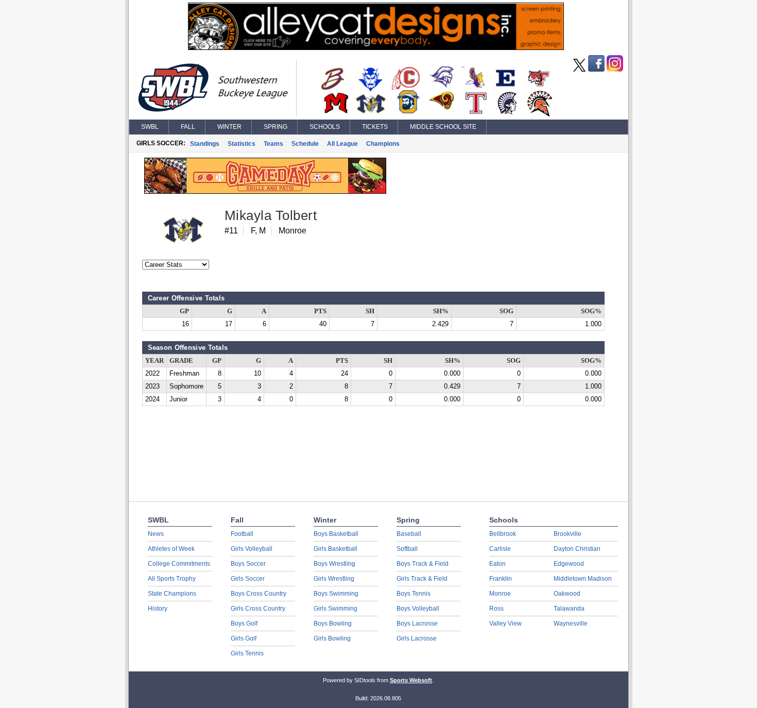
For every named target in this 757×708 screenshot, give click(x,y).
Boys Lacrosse (417, 623)
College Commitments (179, 563)
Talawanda (569, 608)
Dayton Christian (577, 548)
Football (242, 533)
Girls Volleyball (251, 548)
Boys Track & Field (423, 563)
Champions (383, 143)
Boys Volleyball (418, 608)
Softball (407, 548)
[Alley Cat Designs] (376, 47)
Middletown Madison (583, 578)
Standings (204, 143)
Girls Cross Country (258, 608)
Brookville (567, 533)
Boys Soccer (248, 563)
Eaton (497, 563)
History (157, 608)
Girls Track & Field (422, 578)
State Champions (172, 593)
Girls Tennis (247, 653)
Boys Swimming (336, 593)
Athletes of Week (171, 548)
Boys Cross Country (258, 593)
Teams (273, 143)
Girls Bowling (332, 638)
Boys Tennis (414, 593)
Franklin (500, 578)
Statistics (241, 143)
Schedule (305, 143)
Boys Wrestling (334, 563)
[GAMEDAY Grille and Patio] (265, 191)
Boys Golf (244, 623)
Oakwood (567, 593)
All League (342, 143)
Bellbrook (502, 533)
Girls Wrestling (334, 578)
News (156, 533)
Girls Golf (243, 638)
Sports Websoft (411, 680)
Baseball (409, 533)
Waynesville (571, 623)
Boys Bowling (333, 623)
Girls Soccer (248, 578)
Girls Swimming (335, 608)
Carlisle (500, 548)
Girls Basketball (335, 548)
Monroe (500, 593)
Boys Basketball (336, 533)
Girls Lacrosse (417, 638)
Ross (496, 608)
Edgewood (569, 563)
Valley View (505, 623)
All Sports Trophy (172, 578)
